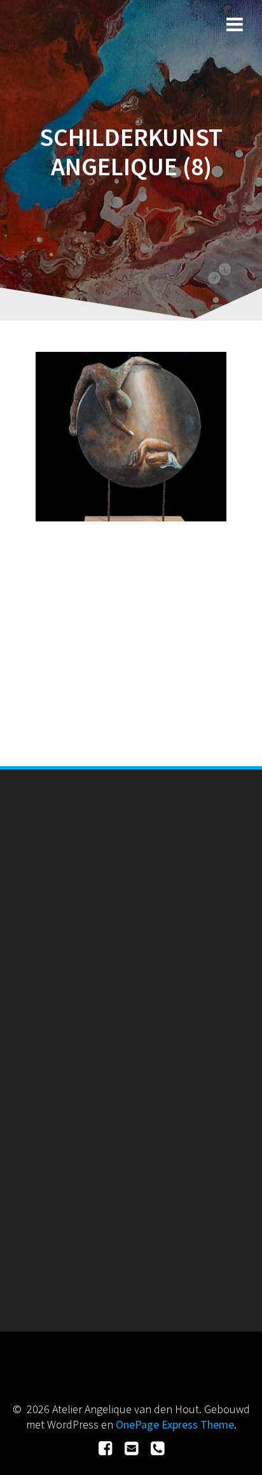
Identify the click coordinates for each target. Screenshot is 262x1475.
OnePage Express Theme (175, 1424)
